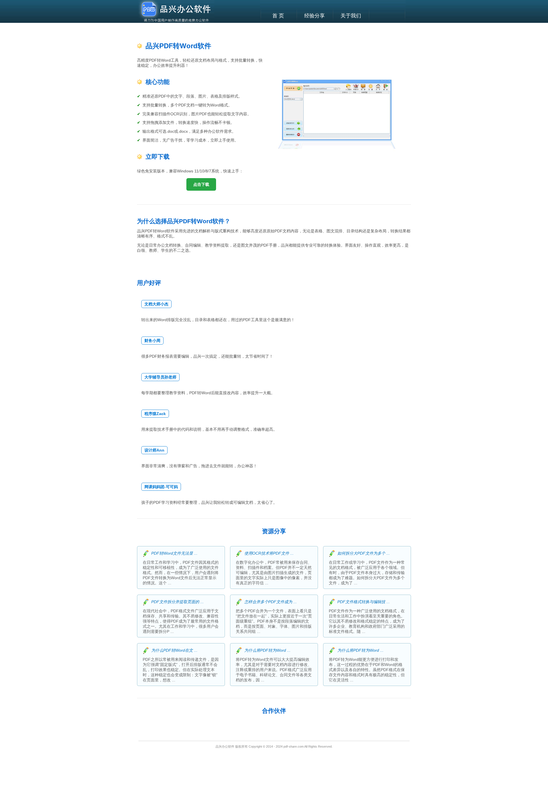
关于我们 (351, 16)
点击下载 (201, 184)
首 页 (278, 16)
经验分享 (314, 16)
